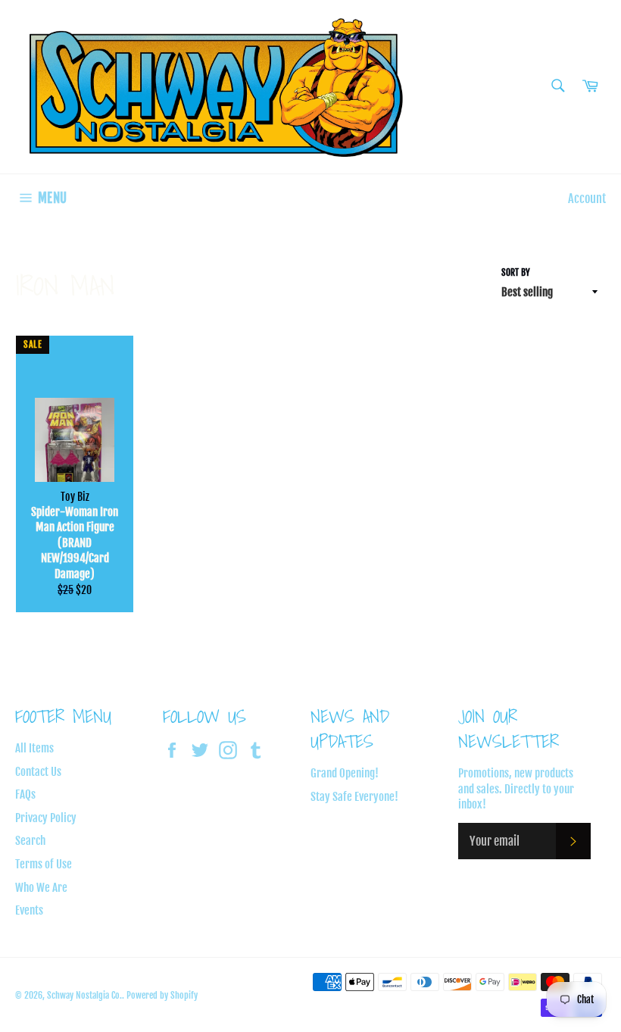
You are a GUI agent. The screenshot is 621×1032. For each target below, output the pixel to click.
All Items (34, 748)
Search (30, 840)
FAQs (25, 794)
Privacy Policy (45, 818)
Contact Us (38, 772)
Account (587, 198)
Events (29, 910)
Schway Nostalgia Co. (84, 995)
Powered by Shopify (162, 995)
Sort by (515, 272)
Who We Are (41, 887)
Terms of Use (43, 864)
